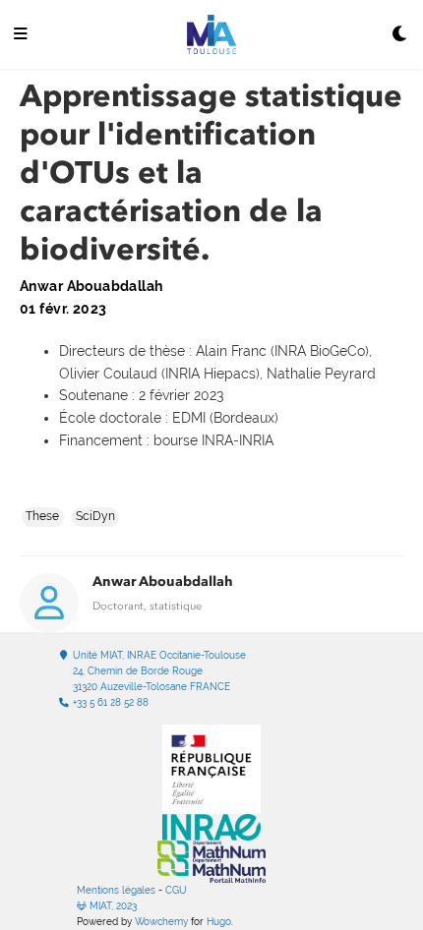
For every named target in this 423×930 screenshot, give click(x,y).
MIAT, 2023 (112, 906)
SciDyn (95, 516)
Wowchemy (161, 921)
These (42, 516)
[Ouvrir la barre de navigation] (21, 35)
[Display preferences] (400, 35)
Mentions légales (116, 890)
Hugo (219, 921)
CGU (176, 890)
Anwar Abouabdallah (162, 581)
